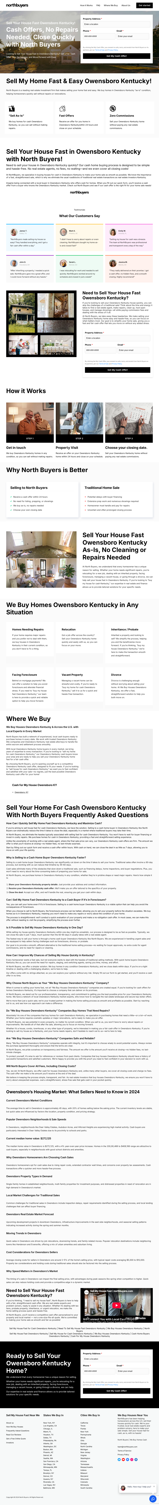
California (84, 1423)
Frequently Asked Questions (17, 1431)
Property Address (92, 19)
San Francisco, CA (50, 1461)
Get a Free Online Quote (16, 1439)
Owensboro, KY (21, 792)
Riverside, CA (48, 1482)
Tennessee (84, 1464)
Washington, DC (49, 1446)
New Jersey (85, 1452)
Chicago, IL (48, 1429)
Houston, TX (48, 1435)
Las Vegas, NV (49, 1485)
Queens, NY (48, 1479)
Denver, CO (48, 1476)
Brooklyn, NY (48, 1473)
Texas (82, 1426)
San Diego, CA (49, 1464)
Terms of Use (99, 50)
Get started (144, 5)
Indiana (83, 1470)
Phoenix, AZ (48, 1452)
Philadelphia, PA (49, 1440)
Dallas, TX (47, 1438)
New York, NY (49, 1423)
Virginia (83, 1455)
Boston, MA (48, 1449)
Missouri (83, 1473)
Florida (83, 1429)
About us (10, 1423)
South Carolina (86, 1488)
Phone (87, 31)
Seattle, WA (48, 1458)
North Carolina (86, 1446)
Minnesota (84, 1485)
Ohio (82, 1440)
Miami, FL (47, 1432)
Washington (85, 1458)
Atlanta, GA (48, 1443)
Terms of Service (124, 1451)
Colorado (84, 1482)
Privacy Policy (113, 50)
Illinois (82, 1438)
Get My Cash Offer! (117, 56)
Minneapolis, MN (50, 1467)
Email (120, 31)
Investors (10, 1443)
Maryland (84, 1476)
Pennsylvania (85, 1435)
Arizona (83, 1461)
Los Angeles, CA (50, 1426)
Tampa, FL (47, 1470)
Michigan (84, 1449)
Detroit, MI (47, 1455)
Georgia (83, 1443)
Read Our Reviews (13, 1435)
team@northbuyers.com (127, 1447)
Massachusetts (86, 1467)
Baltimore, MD (49, 1488)
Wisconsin (84, 1479)
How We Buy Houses (14, 1427)
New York (84, 1432)
